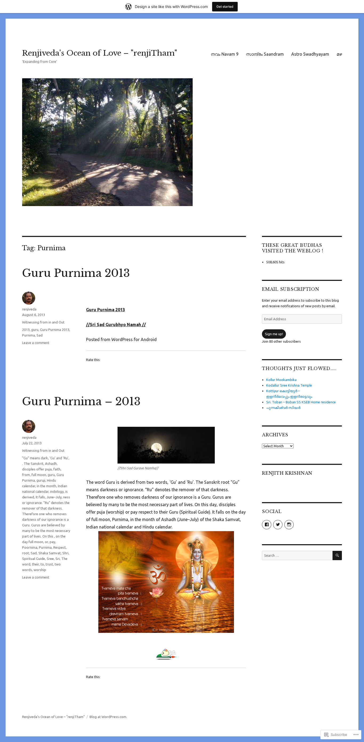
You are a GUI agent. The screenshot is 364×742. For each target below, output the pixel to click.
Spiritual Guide (33, 558)
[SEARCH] (337, 555)
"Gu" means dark (35, 458)
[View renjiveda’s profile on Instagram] (289, 524)
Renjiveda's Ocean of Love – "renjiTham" (99, 53)
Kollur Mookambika (281, 380)
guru (34, 329)
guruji (41, 480)
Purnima (28, 335)
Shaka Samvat (49, 553)
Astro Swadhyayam (310, 54)
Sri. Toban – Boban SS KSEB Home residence (301, 402)
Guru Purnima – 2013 (81, 401)
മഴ (339, 54)
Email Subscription (290, 289)
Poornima (29, 547)
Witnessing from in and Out (43, 322)
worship (40, 570)
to (42, 564)
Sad (40, 335)
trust (49, 564)
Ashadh (51, 463)
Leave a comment (35, 343)
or (46, 542)
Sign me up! (274, 334)
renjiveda (29, 309)
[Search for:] (297, 555)
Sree (50, 558)
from (26, 475)
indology (57, 491)
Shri (65, 553)
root (25, 553)
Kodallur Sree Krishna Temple (289, 385)
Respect (59, 547)
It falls (40, 497)
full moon (38, 475)
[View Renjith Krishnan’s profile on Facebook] (266, 524)
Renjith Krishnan (287, 473)
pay (52, 542)
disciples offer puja (37, 469)
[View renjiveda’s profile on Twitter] (277, 524)
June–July (54, 497)
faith (56, 469)
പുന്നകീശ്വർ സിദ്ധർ (283, 407)
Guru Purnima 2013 (76, 273)
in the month (46, 486)
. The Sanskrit (32, 463)
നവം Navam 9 (224, 54)
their (35, 564)
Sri (57, 558)
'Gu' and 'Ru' (59, 458)
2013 (26, 329)
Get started (224, 7)
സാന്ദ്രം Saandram (265, 54)
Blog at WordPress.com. (108, 717)
